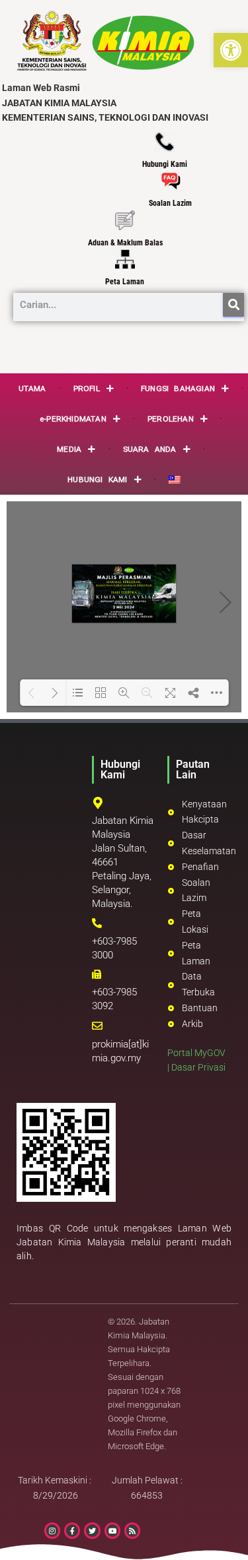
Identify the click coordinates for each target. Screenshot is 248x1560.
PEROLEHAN (170, 418)
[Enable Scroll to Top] (222, 1533)
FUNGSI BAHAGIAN (178, 388)
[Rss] (132, 1530)
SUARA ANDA (150, 449)
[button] (231, 50)
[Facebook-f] (72, 1530)
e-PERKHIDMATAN (73, 418)
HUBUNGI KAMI (97, 479)
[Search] (233, 305)
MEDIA (69, 449)
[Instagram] (52, 1530)
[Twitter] (92, 1530)
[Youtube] (112, 1530)
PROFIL (86, 388)
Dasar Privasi (198, 1067)
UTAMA (32, 388)
